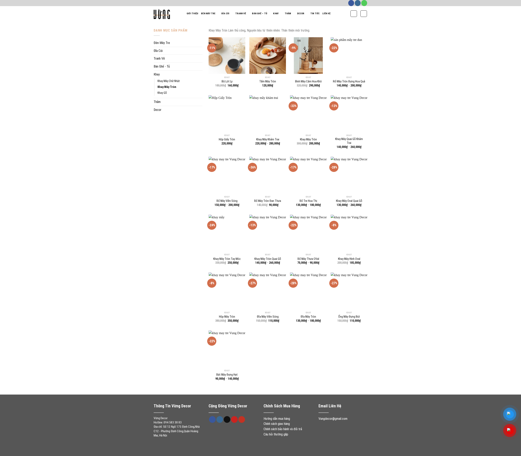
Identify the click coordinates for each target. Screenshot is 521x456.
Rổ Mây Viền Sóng (227, 201)
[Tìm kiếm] (353, 13)
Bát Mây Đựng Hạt (227, 374)
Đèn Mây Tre (208, 13)
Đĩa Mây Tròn (308, 316)
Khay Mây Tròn (167, 87)
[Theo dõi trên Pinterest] (234, 419)
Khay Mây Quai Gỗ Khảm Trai (349, 141)
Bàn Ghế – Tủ (259, 13)
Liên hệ (326, 13)
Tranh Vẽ (240, 13)
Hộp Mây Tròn (227, 316)
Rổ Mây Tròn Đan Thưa (267, 201)
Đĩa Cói (225, 13)
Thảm (288, 13)
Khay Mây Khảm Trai (267, 139)
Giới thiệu (192, 13)
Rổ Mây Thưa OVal (308, 259)
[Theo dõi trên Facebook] (351, 3)
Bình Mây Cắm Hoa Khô (308, 81)
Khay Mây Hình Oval (349, 259)
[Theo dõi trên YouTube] (241, 419)
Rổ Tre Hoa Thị (308, 201)
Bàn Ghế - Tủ (162, 66)
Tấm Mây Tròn (267, 81)
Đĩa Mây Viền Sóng (268, 316)
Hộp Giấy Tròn (227, 139)
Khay (276, 13)
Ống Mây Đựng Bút (349, 316)
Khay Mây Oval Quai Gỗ (349, 201)
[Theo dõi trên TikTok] (227, 419)
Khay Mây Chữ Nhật (169, 81)
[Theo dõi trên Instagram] (358, 3)
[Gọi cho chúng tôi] (364, 3)
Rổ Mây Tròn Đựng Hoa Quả (349, 81)
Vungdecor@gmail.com (333, 419)
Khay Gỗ (162, 93)
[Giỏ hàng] (363, 13)
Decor (300, 13)
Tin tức (315, 13)
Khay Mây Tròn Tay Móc (227, 259)
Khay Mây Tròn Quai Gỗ (267, 259)
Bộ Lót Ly (227, 81)
